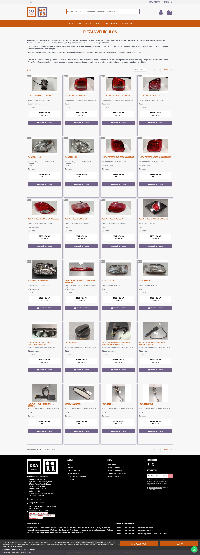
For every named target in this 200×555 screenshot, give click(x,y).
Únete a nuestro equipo (77, 476)
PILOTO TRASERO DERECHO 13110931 (116, 95)
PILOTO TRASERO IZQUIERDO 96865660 (43, 219)
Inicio (70, 464)
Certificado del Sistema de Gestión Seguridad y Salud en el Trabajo (142, 534)
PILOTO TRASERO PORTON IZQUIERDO (153, 219)
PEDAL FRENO (107, 404)
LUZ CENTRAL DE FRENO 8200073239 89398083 (80, 281)
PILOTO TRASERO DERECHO (149, 95)
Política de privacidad (116, 467)
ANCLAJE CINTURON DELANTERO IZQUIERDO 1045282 (152, 343)
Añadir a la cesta (45, 122)
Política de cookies (115, 470)
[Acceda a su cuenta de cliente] (161, 12)
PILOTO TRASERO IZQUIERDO (76, 95)
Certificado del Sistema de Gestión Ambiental (133, 531)
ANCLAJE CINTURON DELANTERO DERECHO (41, 405)
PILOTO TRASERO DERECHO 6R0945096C (155, 157)
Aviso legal (112, 464)
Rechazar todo (139, 544)
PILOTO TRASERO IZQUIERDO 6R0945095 (118, 157)
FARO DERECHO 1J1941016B (38, 280)
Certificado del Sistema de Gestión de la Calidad (134, 528)
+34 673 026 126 (167, 2)
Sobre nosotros (73, 473)
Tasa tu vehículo (74, 470)
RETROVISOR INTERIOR (73, 404)
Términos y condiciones (117, 473)
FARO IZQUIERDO (34, 157)
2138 (166, 70)
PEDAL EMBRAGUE (146, 404)
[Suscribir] (170, 476)
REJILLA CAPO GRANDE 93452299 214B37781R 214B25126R (41, 343)
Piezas (70, 467)
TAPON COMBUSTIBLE (73, 342)
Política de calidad (115, 476)
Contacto (71, 479)
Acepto (179, 544)
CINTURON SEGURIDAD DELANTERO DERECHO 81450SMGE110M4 (116, 343)
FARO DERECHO (71, 157)
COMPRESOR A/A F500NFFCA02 (40, 95)
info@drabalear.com (37, 503)
